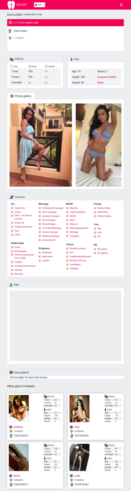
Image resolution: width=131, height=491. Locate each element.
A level (18, 212)
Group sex (19, 223)
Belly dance (47, 256)
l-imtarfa (18, 38)
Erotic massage (49, 212)
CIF (98, 236)
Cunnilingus (75, 264)
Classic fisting (103, 208)
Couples (18, 262)
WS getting (102, 253)
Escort (17, 247)
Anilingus (74, 268)
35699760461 (21, 31)
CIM (99, 228)
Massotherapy (48, 224)
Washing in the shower (25, 266)
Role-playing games (79, 228)
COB (99, 232)
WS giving (102, 249)
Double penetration (23, 227)
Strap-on (74, 224)
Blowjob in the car (78, 260)
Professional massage (52, 208)
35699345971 (21, 484)
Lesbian (46, 260)
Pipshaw (18, 270)
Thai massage (48, 220)
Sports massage (50, 232)
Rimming (19, 274)
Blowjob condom (78, 248)
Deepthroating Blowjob (80, 256)
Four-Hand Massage (51, 228)
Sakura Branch (48, 240)
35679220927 (21, 435)
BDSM (73, 216)
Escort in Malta (14, 14)
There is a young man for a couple (24, 256)
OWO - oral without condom (23, 217)
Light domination (77, 212)
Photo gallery (22, 96)
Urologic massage (50, 216)
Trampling (74, 236)
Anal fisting (102, 212)
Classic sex (20, 208)
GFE (71, 252)
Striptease (47, 252)
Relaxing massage (50, 236)
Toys (17, 231)
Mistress (74, 208)
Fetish (17, 235)
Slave (72, 220)
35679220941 (82, 435)
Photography (20, 251)
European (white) (106, 77)
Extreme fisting (104, 216)
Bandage (74, 232)
